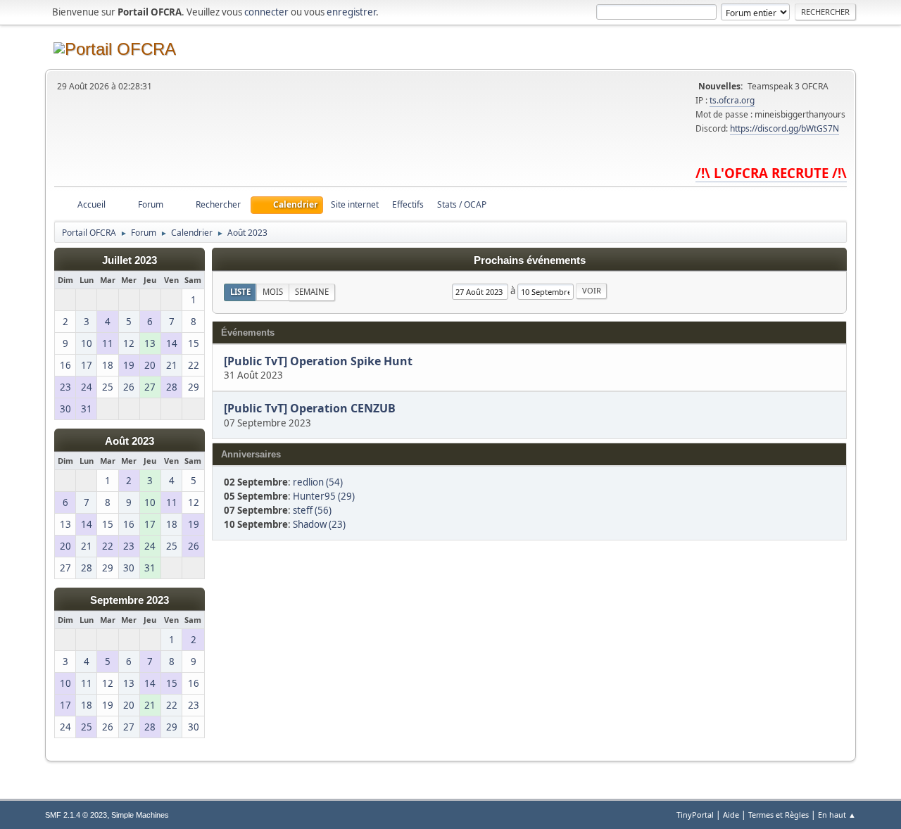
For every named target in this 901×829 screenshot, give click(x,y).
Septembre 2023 (129, 600)
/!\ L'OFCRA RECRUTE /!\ (771, 173)
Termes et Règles (778, 814)
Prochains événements (530, 260)
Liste (240, 291)
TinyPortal (695, 814)
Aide (731, 814)
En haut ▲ (837, 814)
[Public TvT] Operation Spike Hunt (318, 361)
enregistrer (351, 12)
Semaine (312, 291)
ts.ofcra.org (732, 100)
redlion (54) (318, 482)
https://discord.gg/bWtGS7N (784, 128)
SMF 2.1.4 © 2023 (76, 815)
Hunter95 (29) (324, 496)
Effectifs (408, 204)
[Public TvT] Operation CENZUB (310, 409)
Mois (273, 291)
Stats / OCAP (461, 204)
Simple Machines (140, 815)
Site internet (355, 204)
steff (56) (312, 510)
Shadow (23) (319, 524)
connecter (266, 12)
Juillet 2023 (129, 260)
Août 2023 (129, 441)
